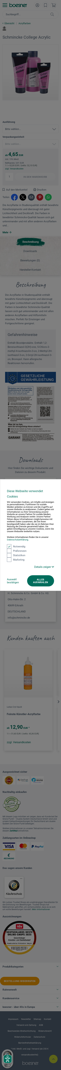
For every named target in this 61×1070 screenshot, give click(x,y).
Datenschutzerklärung (17, 539)
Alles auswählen (40, 581)
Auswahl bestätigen (13, 581)
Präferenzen (19, 550)
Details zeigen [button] (43, 567)
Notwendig (19, 546)
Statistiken (19, 555)
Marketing (18, 559)
